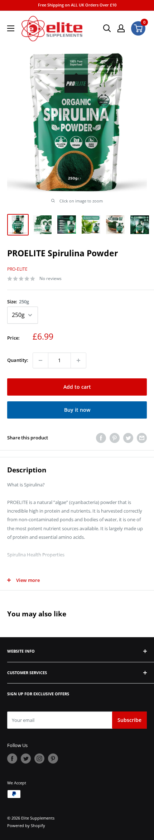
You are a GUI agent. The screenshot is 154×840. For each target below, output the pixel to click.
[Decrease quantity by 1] (40, 360)
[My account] (121, 28)
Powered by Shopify (26, 825)
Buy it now (77, 409)
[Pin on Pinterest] (115, 438)
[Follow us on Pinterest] (53, 758)
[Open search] (107, 28)
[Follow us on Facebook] (12, 758)
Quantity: (17, 360)
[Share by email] (142, 438)
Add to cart (77, 386)
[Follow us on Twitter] (26, 758)
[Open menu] (10, 28)
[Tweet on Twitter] (128, 438)
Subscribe (129, 720)
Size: (18, 301)
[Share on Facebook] (101, 438)
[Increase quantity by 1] (78, 360)
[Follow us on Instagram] (39, 758)
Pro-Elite (17, 269)
